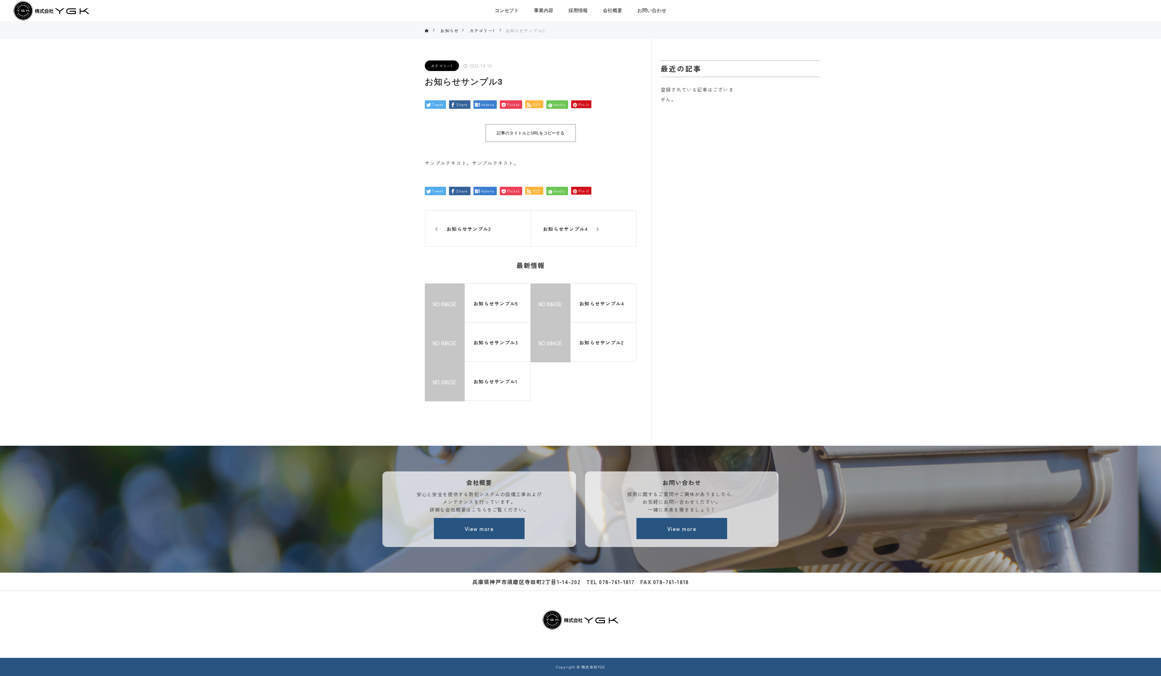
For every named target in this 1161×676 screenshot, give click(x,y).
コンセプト (507, 10)
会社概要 (612, 10)
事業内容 (543, 10)
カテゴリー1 (442, 65)
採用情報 (578, 10)
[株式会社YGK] (580, 620)
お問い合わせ (651, 10)
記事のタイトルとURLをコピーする (530, 133)
